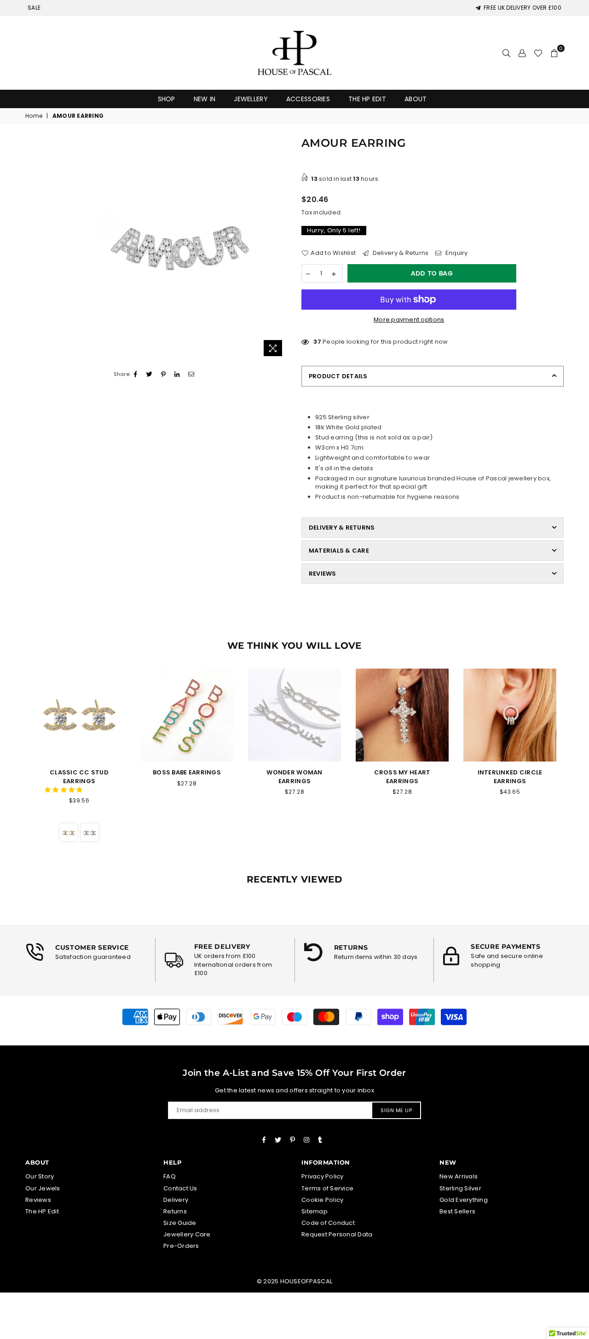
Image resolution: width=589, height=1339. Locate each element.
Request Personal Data (336, 1234)
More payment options (409, 320)
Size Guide (179, 1222)
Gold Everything (463, 1199)
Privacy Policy (322, 1176)
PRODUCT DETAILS (338, 376)
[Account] (522, 53)
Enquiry (456, 253)
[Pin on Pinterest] (163, 374)
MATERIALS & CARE (339, 550)
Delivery (175, 1199)
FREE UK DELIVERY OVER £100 (521, 8)
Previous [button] (15, 766)
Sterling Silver (460, 1188)
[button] (64, 789)
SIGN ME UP (396, 1110)
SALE (34, 8)
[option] (176, 249)
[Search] (506, 53)
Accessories (308, 99)
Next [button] (574, 766)
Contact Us (180, 1188)
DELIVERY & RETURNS (342, 527)
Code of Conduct (328, 1222)
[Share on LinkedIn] (177, 374)
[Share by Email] (191, 374)
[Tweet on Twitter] (149, 374)
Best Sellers (457, 1211)
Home (33, 116)
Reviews (38, 1199)
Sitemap (314, 1211)
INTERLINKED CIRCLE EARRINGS (510, 776)
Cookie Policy (322, 1199)
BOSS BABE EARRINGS (187, 772)
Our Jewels (42, 1188)
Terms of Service (327, 1188)
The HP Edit (42, 1211)
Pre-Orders (181, 1245)
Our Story (39, 1176)
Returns (175, 1211)
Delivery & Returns (399, 253)
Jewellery (251, 99)
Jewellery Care (187, 1234)
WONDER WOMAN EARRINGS (294, 776)
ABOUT (415, 99)
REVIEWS (322, 573)
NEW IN (205, 99)
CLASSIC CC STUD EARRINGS (79, 776)
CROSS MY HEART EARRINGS (402, 776)
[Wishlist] (538, 53)
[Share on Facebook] (136, 374)
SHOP (166, 99)
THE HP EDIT (367, 99)
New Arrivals (458, 1176)
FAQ (169, 1176)
